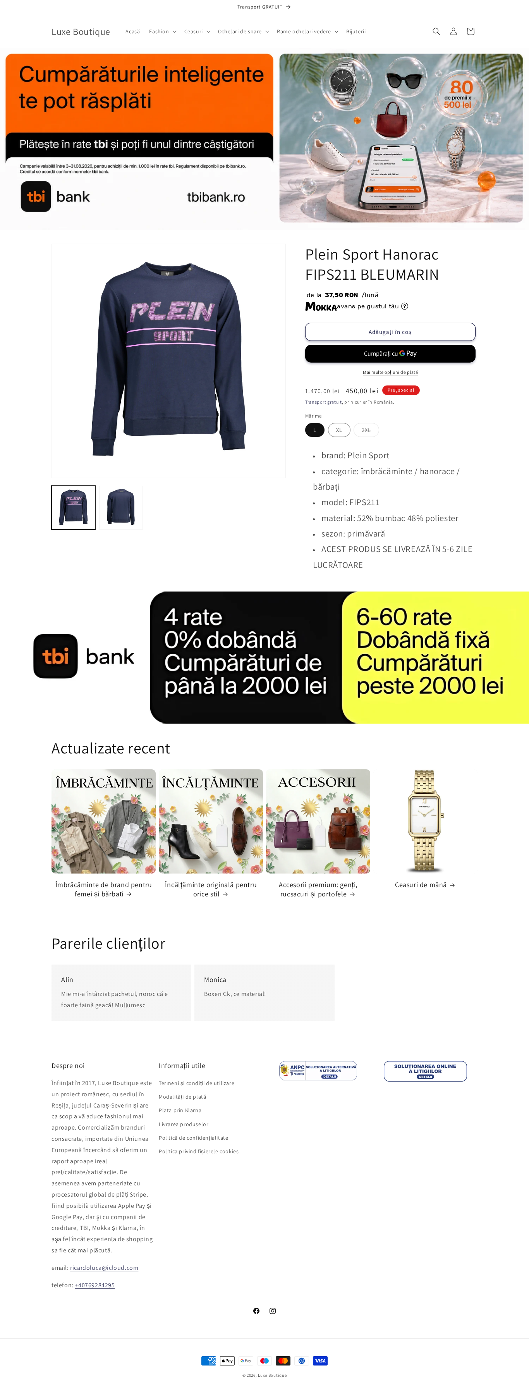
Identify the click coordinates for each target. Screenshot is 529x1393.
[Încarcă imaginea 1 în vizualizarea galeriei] (73, 508)
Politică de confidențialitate (193, 1137)
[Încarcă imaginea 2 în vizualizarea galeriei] (121, 508)
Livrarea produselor (183, 1124)
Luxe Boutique (272, 1375)
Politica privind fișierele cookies (199, 1151)
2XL (370, 431)
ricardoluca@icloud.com (104, 1268)
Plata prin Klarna (180, 1110)
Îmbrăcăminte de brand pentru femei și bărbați (103, 889)
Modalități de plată (182, 1096)
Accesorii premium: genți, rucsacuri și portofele (318, 889)
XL (339, 429)
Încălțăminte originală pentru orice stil (211, 889)
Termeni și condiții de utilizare (196, 1083)
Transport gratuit (323, 402)
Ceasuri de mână (421, 884)
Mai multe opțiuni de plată (390, 372)
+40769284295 (95, 1285)
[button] (161, 31)
